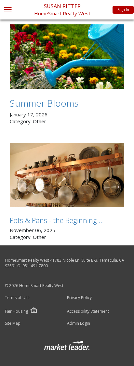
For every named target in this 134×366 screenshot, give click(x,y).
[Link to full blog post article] (67, 56)
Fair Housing (16, 311)
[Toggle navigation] (7, 10)
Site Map (12, 323)
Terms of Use (17, 297)
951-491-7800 (35, 265)
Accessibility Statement (88, 311)
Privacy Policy (79, 297)
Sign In (123, 9)
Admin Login (78, 323)
